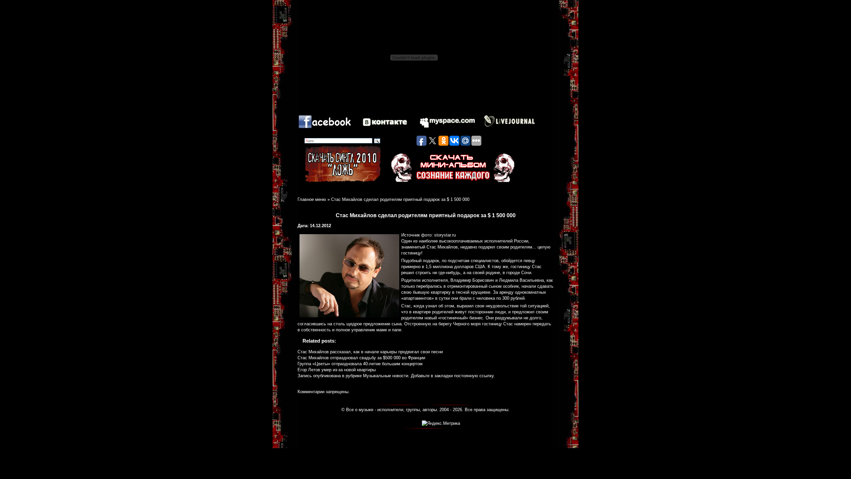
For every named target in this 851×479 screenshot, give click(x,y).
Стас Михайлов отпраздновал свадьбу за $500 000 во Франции (361, 357)
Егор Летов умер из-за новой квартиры (337, 369)
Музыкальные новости (385, 375)
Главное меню (312, 199)
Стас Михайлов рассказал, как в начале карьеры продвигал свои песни (370, 351)
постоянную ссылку (474, 375)
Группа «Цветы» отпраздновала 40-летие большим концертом (360, 363)
